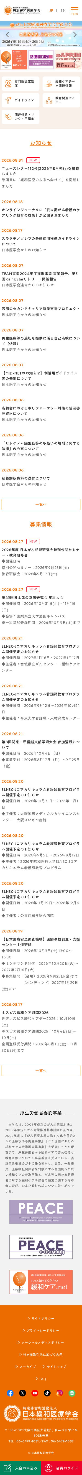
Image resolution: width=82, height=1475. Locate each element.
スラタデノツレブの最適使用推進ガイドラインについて (41, 241)
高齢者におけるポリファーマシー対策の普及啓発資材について (41, 410)
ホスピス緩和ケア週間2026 (25, 1012)
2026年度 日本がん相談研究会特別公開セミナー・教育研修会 (40, 552)
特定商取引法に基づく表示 (43, 1354)
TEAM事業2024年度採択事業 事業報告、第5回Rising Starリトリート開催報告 (40, 276)
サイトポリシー (42, 1318)
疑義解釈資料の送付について (26, 478)
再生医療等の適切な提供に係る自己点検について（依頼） (41, 341)
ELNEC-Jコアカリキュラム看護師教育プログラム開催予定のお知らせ (41, 649)
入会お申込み (26, 1468)
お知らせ (41, 143)
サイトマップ (56, 1366)
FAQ (43, 1379)
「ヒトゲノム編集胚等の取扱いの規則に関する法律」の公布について (41, 446)
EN (63, 10)
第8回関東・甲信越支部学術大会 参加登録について (41, 744)
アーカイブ (27, 1366)
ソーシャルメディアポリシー (42, 1342)
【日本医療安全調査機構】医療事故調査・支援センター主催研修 (41, 942)
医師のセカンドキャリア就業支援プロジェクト (41, 309)
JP (51, 10)
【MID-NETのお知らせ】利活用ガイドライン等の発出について (39, 375)
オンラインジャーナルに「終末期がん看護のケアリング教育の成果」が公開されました (41, 212)
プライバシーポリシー (42, 1330)
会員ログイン (67, 1468)
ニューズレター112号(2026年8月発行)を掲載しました (40, 171)
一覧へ (40, 504)
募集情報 (41, 524)
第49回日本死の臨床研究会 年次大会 (32, 597)
